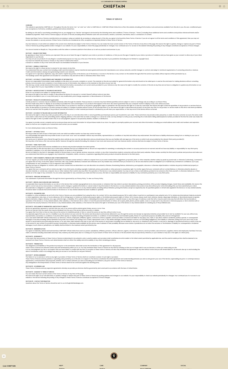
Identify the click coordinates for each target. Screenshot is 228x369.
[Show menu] (4, 6)
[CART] (224, 6)
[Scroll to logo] (114, 355)
